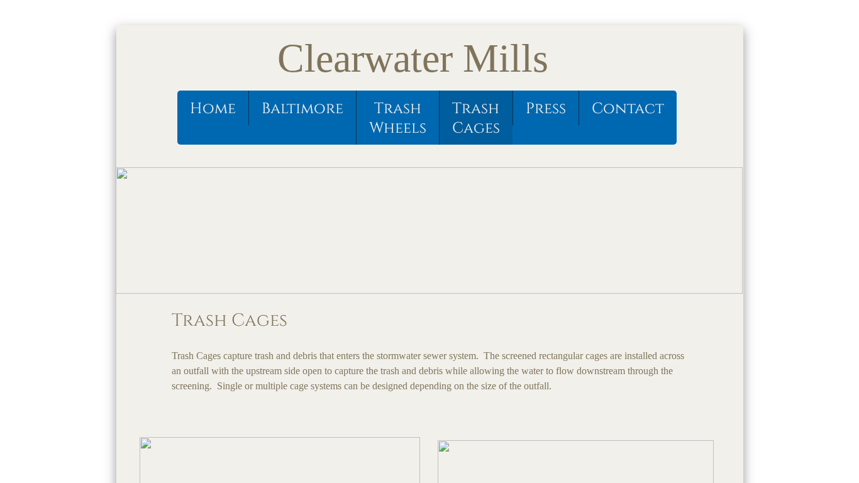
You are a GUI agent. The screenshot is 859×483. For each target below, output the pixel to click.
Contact (628, 109)
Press (546, 109)
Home (213, 109)
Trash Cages (476, 118)
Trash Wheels (397, 118)
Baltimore (302, 109)
